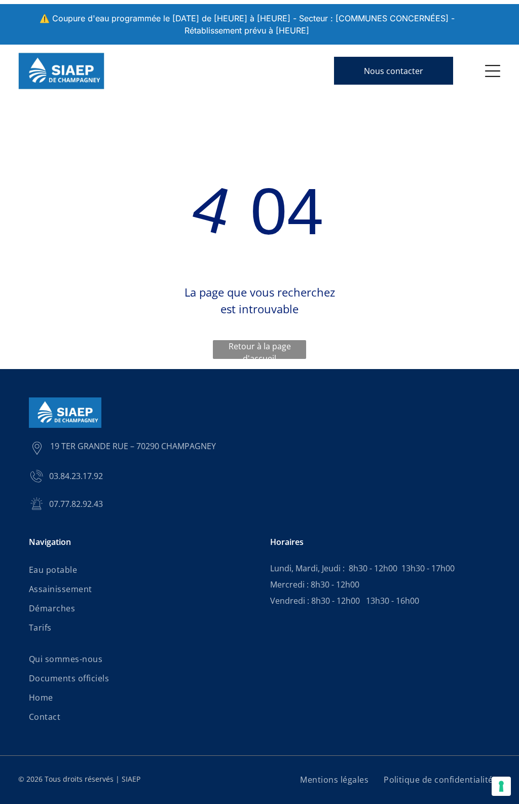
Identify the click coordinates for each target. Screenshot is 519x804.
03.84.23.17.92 (76, 476)
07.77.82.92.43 (76, 503)
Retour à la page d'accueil (260, 350)
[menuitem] (139, 569)
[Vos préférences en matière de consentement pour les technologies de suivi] (501, 786)
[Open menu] (492, 71)
